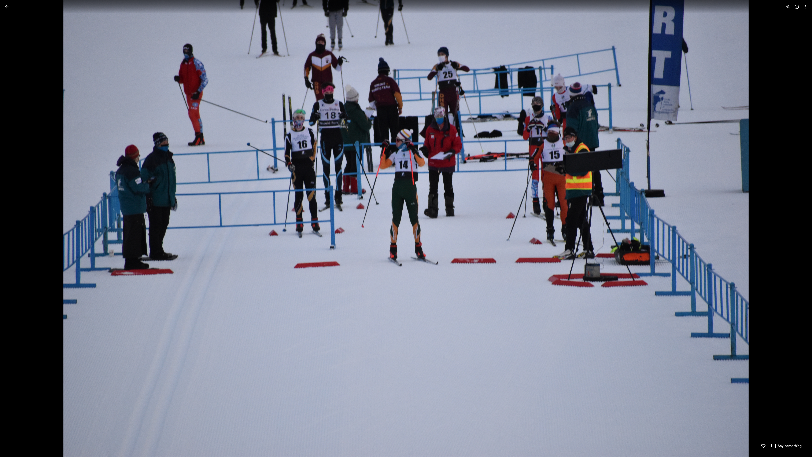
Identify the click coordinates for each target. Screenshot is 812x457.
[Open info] (797, 7)
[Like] (763, 446)
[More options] (805, 7)
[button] (12, 228)
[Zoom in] (788, 7)
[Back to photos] (7, 7)
